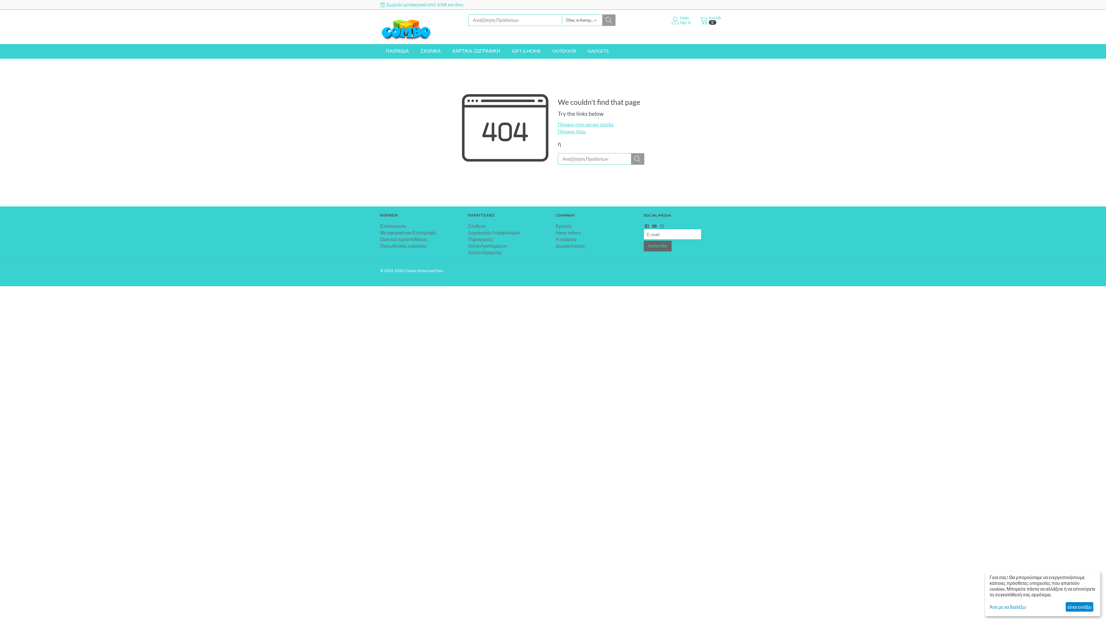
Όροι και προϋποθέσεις (403, 239)
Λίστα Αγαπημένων (487, 246)
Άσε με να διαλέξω (1008, 607)
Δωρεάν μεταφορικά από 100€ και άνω (424, 4)
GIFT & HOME (526, 51)
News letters (568, 232)
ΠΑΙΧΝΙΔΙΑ (397, 51)
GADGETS (598, 51)
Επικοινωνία (393, 226)
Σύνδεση (477, 226)
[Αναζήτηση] (609, 20)
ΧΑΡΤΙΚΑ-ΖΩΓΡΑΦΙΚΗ (476, 51)
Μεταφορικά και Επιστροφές (408, 232)
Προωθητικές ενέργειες (403, 246)
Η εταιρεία (566, 239)
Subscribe (657, 245)
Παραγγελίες (481, 239)
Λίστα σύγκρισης (485, 252)
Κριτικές (564, 226)
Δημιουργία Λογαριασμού (494, 232)
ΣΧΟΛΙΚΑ (431, 51)
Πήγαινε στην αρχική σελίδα (585, 124)
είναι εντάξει (1080, 607)
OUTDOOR (564, 51)
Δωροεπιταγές (570, 246)
